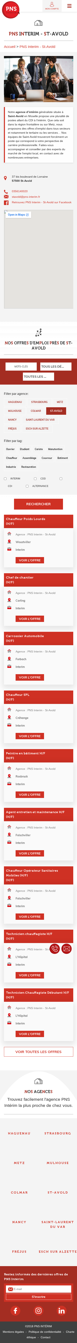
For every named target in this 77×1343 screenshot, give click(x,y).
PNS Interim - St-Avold (37, 47)
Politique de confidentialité (45, 1331)
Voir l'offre (30, 560)
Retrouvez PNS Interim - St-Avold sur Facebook (41, 202)
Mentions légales (13, 1331)
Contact (45, 1337)
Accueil (9, 47)
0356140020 (20, 191)
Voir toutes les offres (38, 1051)
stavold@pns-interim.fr (26, 196)
